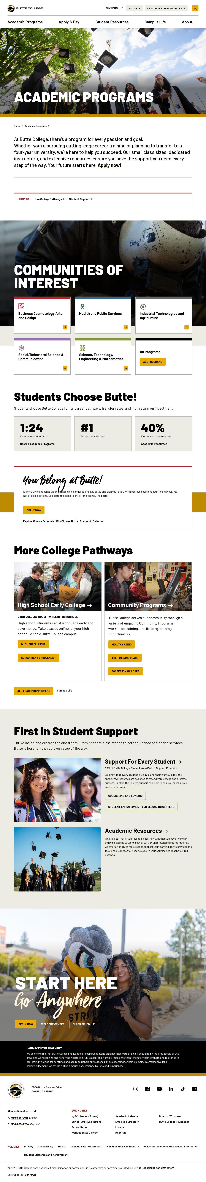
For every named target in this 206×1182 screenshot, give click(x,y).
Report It (120, 1132)
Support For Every (140, 761)
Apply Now (34, 510)
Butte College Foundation (174, 1121)
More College (48, 199)
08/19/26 (30, 1174)
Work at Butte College (84, 1132)
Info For (133, 8)
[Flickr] (194, 1089)
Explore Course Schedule (38, 521)
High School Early (51, 604)
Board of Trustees (170, 1116)
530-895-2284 (20, 1124)
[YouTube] (159, 1089)
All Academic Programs (33, 691)
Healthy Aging (122, 644)
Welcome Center (53, 1024)
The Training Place (125, 658)
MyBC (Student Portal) (84, 1116)
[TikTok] (183, 1089)
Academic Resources (154, 444)
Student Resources (112, 22)
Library (119, 1127)
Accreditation (79, 1127)
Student (79, 199)
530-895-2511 (19, 1117)
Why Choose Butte (66, 521)
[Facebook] (147, 1089)
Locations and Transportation (164, 8)
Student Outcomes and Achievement (46, 1154)
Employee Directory (127, 1121)
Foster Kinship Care (125, 671)
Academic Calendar (92, 521)
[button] (195, 8)
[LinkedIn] (171, 1089)
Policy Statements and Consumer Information (170, 1146)
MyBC (112, 7)
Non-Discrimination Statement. (156, 1167)
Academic (133, 830)
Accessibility (45, 1146)
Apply (104, 165)
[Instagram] (135, 1089)
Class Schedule (84, 1024)
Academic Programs (25, 22)
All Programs (152, 361)
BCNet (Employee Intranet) (87, 1121)
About (187, 22)
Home (17, 125)
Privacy (28, 1146)
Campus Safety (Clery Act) (86, 1146)
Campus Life (155, 22)
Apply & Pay (69, 22)
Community (137, 604)
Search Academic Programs (37, 444)
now (115, 165)
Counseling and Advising (125, 795)
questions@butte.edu (24, 1111)
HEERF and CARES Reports (123, 1146)
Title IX (62, 1146)
